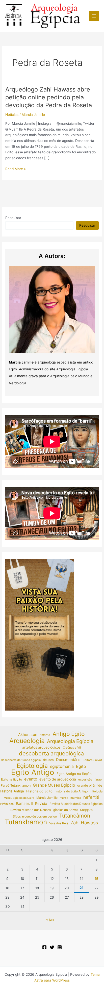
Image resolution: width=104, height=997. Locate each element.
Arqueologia (27, 741)
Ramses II (24, 803)
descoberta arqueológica (51, 753)
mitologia (96, 791)
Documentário (68, 759)
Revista (41, 804)
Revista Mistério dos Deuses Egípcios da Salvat (44, 810)
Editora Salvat (92, 760)
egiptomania (62, 766)
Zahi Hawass (84, 822)
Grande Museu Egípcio (54, 785)
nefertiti (91, 797)
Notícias (11, 115)
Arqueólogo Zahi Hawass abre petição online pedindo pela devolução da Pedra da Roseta (48, 97)
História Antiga (12, 791)
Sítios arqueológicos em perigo (35, 816)
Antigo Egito (69, 734)
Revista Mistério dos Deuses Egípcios (75, 804)
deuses (48, 760)
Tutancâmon (74, 816)
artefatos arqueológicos (41, 747)
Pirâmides (7, 804)
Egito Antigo (32, 772)
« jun (50, 919)
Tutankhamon (26, 822)
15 (96, 879)
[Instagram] (59, 947)
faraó (98, 779)
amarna (45, 735)
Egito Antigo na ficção (74, 774)
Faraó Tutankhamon (16, 785)
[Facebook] (44, 947)
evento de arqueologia (57, 779)
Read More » (15, 169)
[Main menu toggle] (94, 16)
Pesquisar (13, 218)
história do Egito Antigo (71, 791)
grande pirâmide (89, 785)
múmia (64, 798)
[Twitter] (52, 947)
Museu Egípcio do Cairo (19, 798)
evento (30, 779)
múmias (75, 798)
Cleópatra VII (72, 747)
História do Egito (39, 791)
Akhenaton (27, 734)
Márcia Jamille (47, 798)
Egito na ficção (11, 779)
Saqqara (86, 810)
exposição (85, 779)
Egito (81, 766)
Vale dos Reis (58, 823)
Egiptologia (32, 766)
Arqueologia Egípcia (70, 741)
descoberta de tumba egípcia (21, 760)
